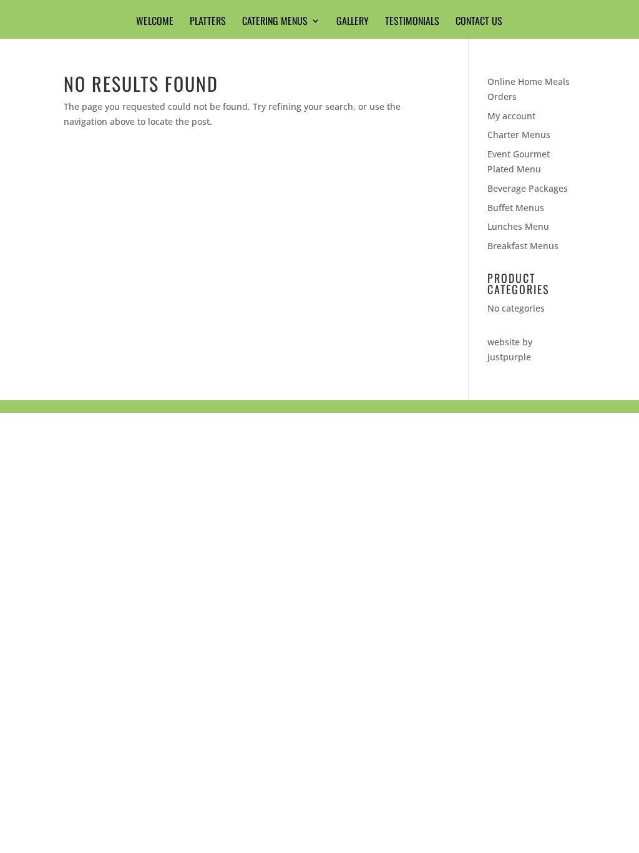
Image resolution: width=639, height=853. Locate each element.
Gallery (352, 22)
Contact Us (479, 22)
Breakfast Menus (523, 246)
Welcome (154, 22)
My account (511, 116)
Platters (208, 22)
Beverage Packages (527, 188)
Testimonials (412, 22)
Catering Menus (275, 22)
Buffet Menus (515, 208)
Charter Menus (518, 135)
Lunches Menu (518, 226)
